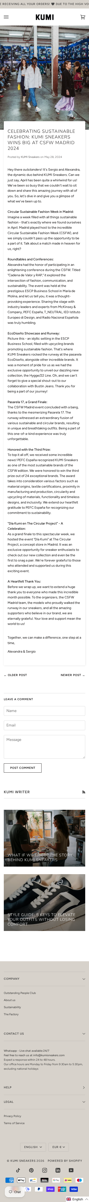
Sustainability (12, 1007)
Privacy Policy (12, 1116)
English (31, 1147)
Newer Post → (73, 675)
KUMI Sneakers (23, 1160)
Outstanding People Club (20, 993)
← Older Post (15, 675)
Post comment (22, 768)
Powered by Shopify (65, 1160)
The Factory (11, 1014)
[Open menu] (11, 17)
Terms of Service (14, 1123)
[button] (77, 1199)
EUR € (57, 1147)
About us (9, 1000)
